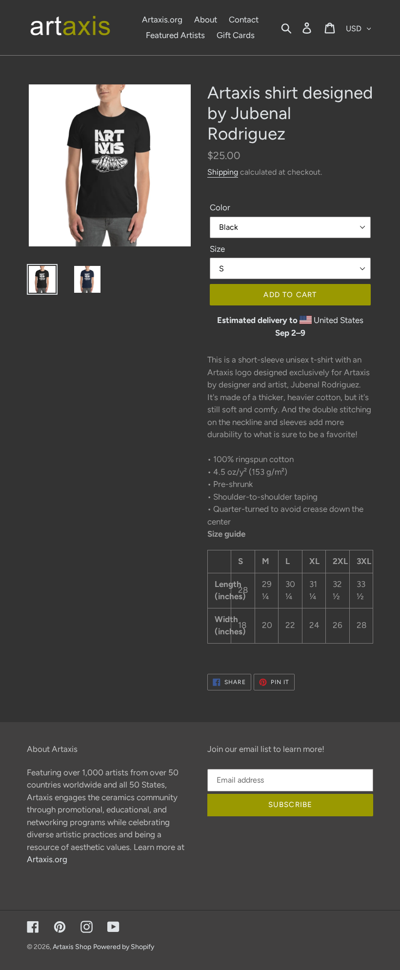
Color (220, 207)
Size (217, 249)
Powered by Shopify (123, 947)
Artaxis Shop (72, 947)
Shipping (222, 172)
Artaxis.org (47, 859)
